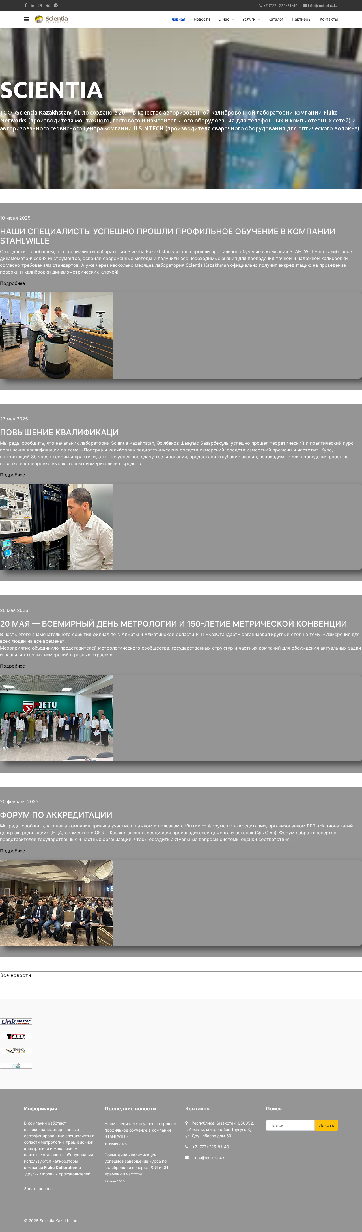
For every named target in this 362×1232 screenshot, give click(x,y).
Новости (202, 19)
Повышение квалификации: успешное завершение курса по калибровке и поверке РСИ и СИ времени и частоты (136, 1168)
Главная (177, 19)
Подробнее (12, 283)
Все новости (15, 975)
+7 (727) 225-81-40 (280, 5)
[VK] (48, 5)
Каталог (275, 19)
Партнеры (301, 19)
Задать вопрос (38, 1188)
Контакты (329, 19)
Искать (326, 1125)
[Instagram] (40, 5)
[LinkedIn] (32, 5)
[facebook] (26, 5)
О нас (223, 19)
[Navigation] (26, 19)
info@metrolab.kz (323, 5)
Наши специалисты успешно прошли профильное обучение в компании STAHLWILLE (140, 1133)
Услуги (248, 19)
